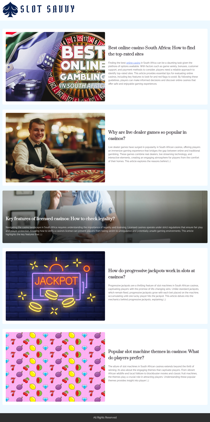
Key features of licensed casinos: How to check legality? (60, 219)
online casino (133, 63)
